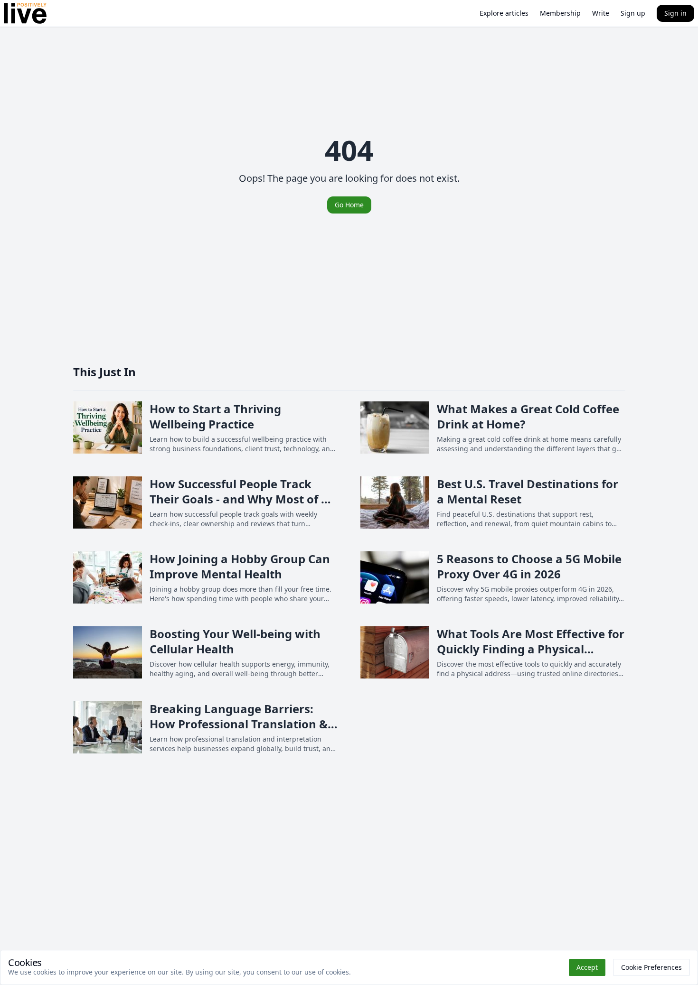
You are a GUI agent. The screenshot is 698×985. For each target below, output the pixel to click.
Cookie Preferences (651, 967)
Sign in (675, 13)
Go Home (349, 204)
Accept (587, 967)
